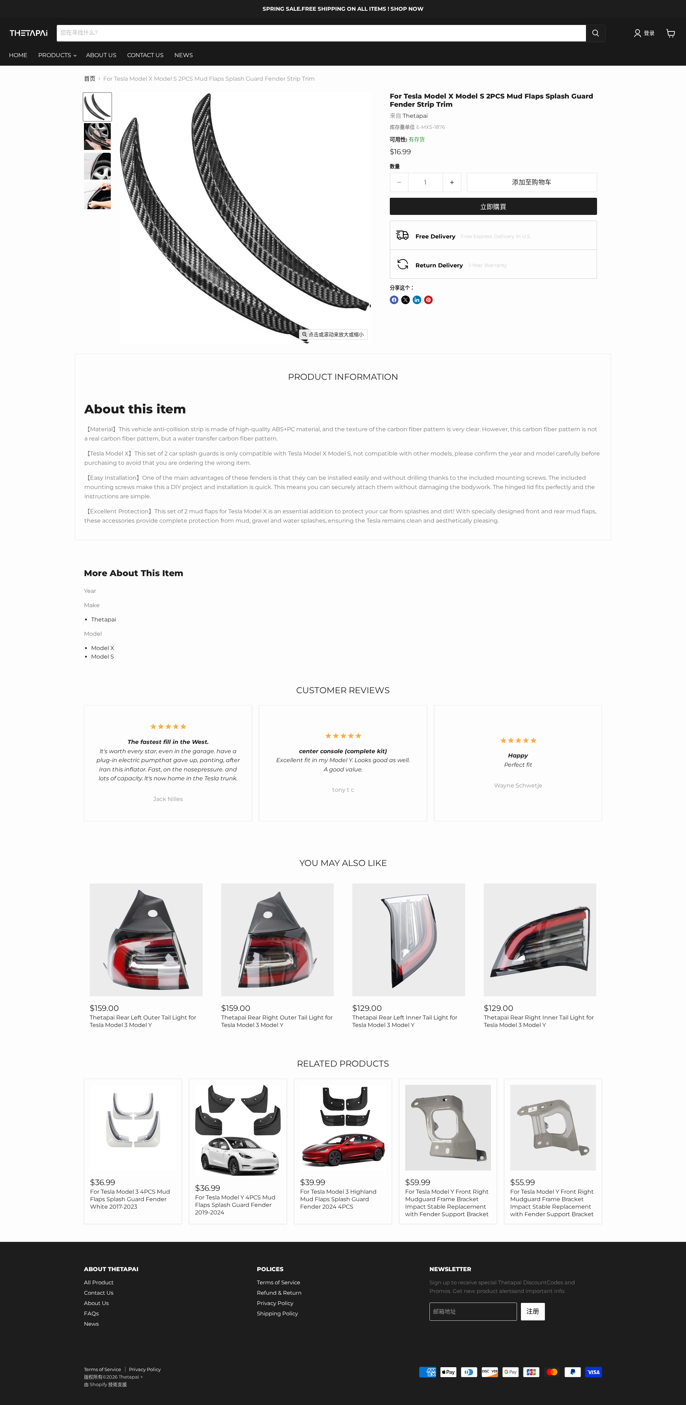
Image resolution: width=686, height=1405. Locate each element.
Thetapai (415, 115)
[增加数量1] (452, 182)
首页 (89, 79)
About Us (96, 1303)
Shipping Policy (277, 1313)
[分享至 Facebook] (394, 300)
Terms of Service (278, 1282)
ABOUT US (101, 55)
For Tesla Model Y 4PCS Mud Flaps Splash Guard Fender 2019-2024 (235, 1205)
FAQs (91, 1313)
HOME (18, 55)
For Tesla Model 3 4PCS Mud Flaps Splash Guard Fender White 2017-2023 (130, 1199)
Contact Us (98, 1292)
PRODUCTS (55, 55)
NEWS (183, 55)
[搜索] (595, 33)
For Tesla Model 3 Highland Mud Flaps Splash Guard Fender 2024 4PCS (338, 1199)
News (91, 1323)
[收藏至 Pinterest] (428, 300)
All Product (99, 1282)
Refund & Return (279, 1292)
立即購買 (493, 207)
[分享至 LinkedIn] (417, 300)
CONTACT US (145, 55)
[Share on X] (405, 300)
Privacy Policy (275, 1303)
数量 (395, 166)
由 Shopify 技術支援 (105, 1384)
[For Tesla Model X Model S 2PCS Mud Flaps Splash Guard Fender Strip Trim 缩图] (97, 107)
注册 (533, 1311)
